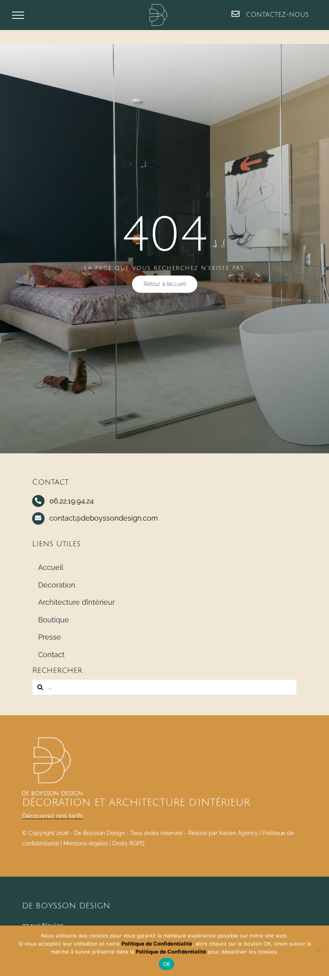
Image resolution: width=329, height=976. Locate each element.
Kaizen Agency (238, 833)
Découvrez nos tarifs (52, 816)
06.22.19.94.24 (71, 501)
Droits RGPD (128, 843)
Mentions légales (85, 843)
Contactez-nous (276, 14)
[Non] (319, 951)
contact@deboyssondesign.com (103, 518)
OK (167, 964)
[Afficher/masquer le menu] (18, 15)
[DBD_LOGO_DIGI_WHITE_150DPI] (52, 740)
